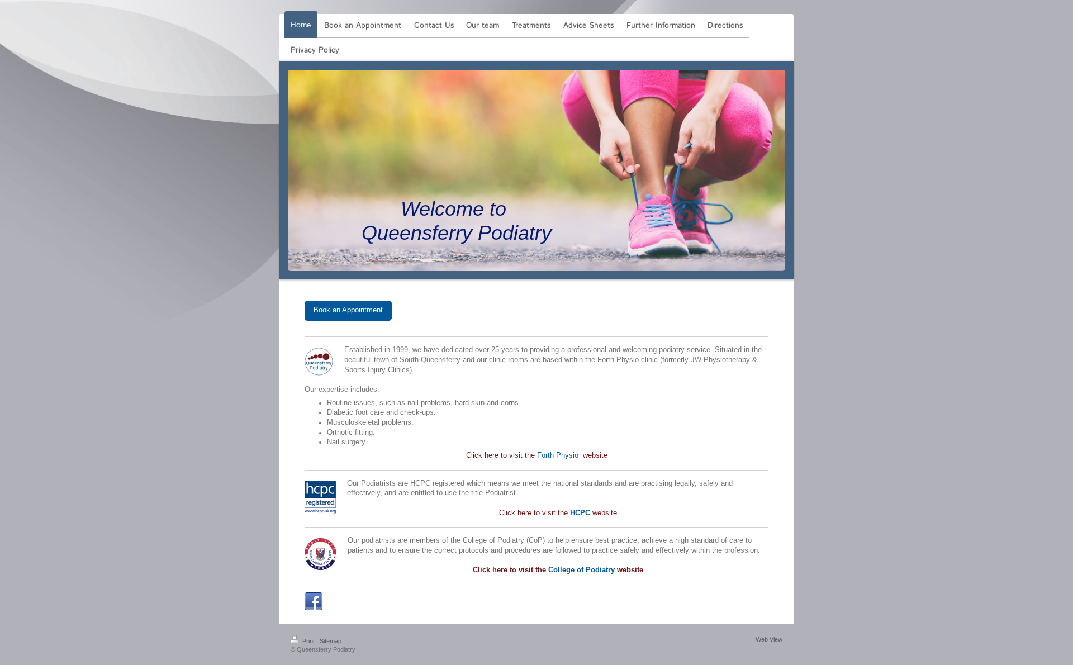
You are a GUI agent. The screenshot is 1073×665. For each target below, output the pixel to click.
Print (308, 641)
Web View (769, 639)
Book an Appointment (348, 310)
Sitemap (330, 641)
